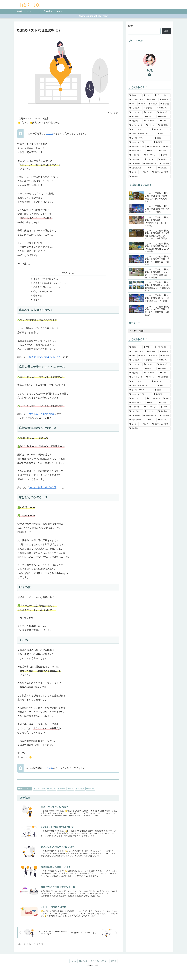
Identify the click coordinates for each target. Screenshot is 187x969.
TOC (64, 273)
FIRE (72, 789)
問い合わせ (83, 961)
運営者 (113, 961)
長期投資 (52, 789)
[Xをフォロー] (149, 74)
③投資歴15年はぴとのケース (46, 287)
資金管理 (63, 789)
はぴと (149, 70)
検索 (130, 26)
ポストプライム (25, 789)
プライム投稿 (40, 789)
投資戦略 (81, 789)
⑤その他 (37, 295)
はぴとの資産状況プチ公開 (42, 487)
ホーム (73, 961)
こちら (49, 133)
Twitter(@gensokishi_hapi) (93, 16)
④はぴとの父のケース (43, 291)
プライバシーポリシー (99, 961)
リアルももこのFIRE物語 (42, 414)
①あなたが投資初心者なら (45, 279)
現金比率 (91, 789)
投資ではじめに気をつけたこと (45, 357)
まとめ (36, 299)
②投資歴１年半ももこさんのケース (49, 283)
